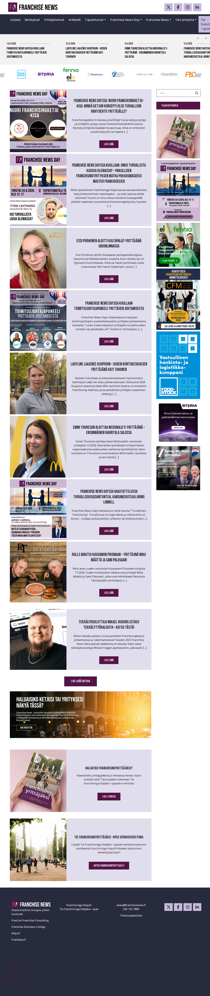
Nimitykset (32, 20)
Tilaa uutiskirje (169, 105)
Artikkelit (75, 20)
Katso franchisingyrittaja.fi (109, 865)
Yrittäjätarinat (54, 20)
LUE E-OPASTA (109, 796)
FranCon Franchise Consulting (30, 920)
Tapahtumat (94, 20)
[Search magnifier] (196, 93)
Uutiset (15, 20)
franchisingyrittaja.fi (103, 848)
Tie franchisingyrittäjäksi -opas (78, 909)
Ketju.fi (15, 933)
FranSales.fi (18, 939)
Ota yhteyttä (185, 20)
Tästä (104, 779)
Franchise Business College (28, 927)
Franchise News (157, 20)
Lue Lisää (109, 144)
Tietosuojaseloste (131, 915)
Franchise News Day (124, 20)
